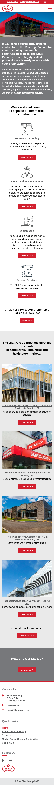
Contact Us (8, 743)
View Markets (26, 636)
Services (26, 320)
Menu (50, 8)
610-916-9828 (12, 2)
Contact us (26, 670)
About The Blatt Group (14, 731)
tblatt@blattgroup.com (29, 2)
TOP (50, 780)
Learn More (26, 422)
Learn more (26, 157)
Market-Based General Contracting (20, 739)
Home (5, 728)
